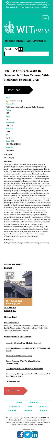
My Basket (10, 40)
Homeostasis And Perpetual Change (19, 356)
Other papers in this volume (17, 337)
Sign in (30, 40)
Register (21, 40)
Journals (12, 410)
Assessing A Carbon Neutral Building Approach (23, 343)
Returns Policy (22, 425)
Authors (43, 410)
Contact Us (14, 406)
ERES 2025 (8, 268)
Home (19, 402)
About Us (34, 402)
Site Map (41, 425)
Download (13, 90)
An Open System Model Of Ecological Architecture (24, 369)
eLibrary (28, 410)
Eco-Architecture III (11, 323)
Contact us (40, 40)
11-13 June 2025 (10, 308)
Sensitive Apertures (13, 381)
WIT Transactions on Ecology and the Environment (25, 107)
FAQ (30, 406)
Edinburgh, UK (10, 311)
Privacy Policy (32, 425)
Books (42, 406)
